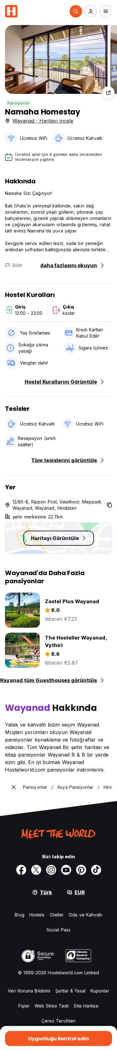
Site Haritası (86, 1005)
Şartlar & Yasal (70, 990)
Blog (19, 914)
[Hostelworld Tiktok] (96, 870)
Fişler (24, 1005)
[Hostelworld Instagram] (51, 870)
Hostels (37, 914)
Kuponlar (99, 990)
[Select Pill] (76, 11)
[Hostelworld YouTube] (66, 870)
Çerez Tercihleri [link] (58, 1020)
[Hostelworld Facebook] (21, 870)
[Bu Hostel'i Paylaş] (108, 92)
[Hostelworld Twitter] (36, 870)
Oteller (57, 914)
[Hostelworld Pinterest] (81, 870)
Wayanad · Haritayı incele (42, 121)
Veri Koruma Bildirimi (29, 990)
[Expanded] (13, 787)
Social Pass (58, 929)
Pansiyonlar (18, 103)
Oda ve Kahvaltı (85, 914)
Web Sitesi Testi (52, 1005)
